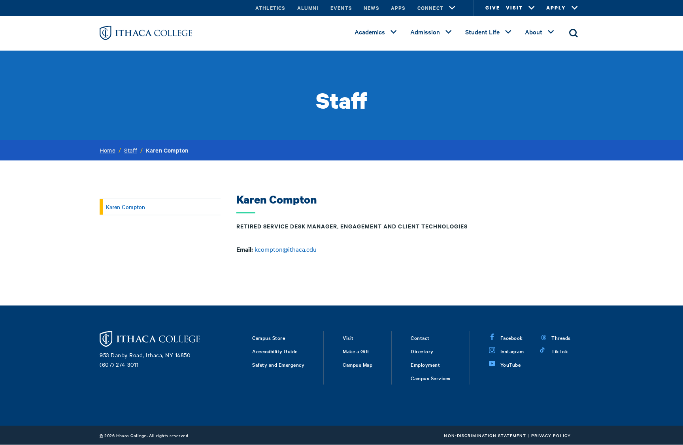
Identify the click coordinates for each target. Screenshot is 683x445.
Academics (370, 31)
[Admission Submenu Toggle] (448, 32)
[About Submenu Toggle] (551, 32)
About (533, 31)
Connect (430, 7)
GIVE (492, 7)
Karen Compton (125, 207)
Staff (130, 150)
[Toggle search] (573, 33)
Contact (420, 337)
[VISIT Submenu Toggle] (531, 8)
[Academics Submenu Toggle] (393, 32)
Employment (425, 364)
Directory (422, 350)
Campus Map (357, 364)
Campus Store (268, 337)
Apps (398, 7)
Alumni (308, 7)
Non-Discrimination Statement (485, 435)
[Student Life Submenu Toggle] (508, 32)
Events (341, 7)
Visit (348, 337)
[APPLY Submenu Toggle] (574, 8)
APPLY (556, 7)
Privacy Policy (551, 435)
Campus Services (431, 377)
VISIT (514, 7)
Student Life (482, 31)
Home (107, 150)
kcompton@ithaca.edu (286, 249)
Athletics (270, 7)
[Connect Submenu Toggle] (452, 8)
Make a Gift (356, 350)
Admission (425, 31)
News (371, 7)
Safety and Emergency (278, 364)
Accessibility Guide (275, 350)
